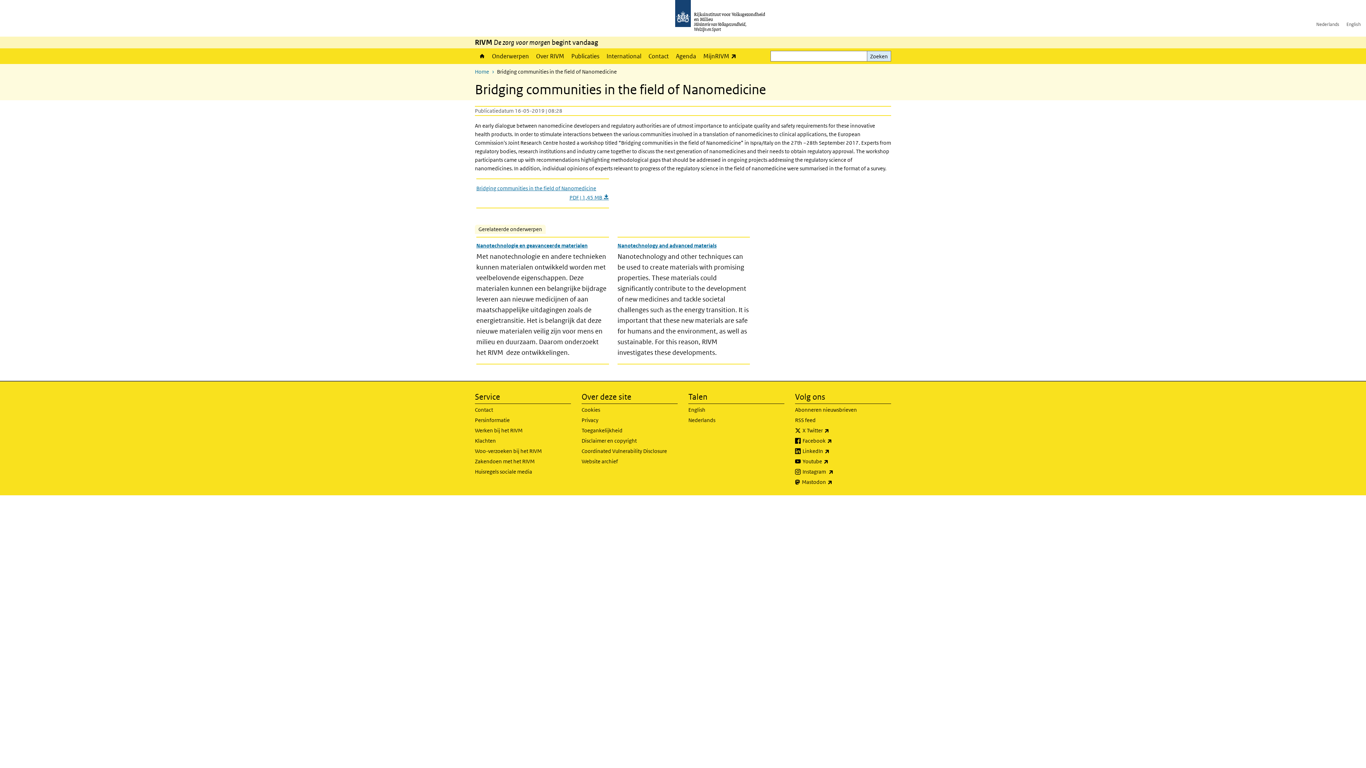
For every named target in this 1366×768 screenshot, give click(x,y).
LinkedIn (832, 450)
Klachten (485, 440)
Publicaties (585, 56)
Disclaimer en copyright (609, 440)
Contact (658, 56)
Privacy (590, 420)
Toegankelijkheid (602, 430)
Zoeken (879, 56)
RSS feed (805, 420)
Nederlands (1327, 24)
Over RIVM (550, 56)
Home (481, 56)
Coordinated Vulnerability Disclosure (624, 451)
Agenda (686, 56)
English (1353, 24)
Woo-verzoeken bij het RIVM (508, 451)
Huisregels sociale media (503, 471)
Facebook (833, 440)
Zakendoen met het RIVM (505, 461)
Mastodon (833, 481)
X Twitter (832, 430)
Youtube (831, 461)
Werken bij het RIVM (499, 430)
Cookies (591, 409)
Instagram (834, 471)
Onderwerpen (510, 56)
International (624, 56)
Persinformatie (492, 420)
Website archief (600, 461)
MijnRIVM (721, 56)
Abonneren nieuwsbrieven (826, 409)
